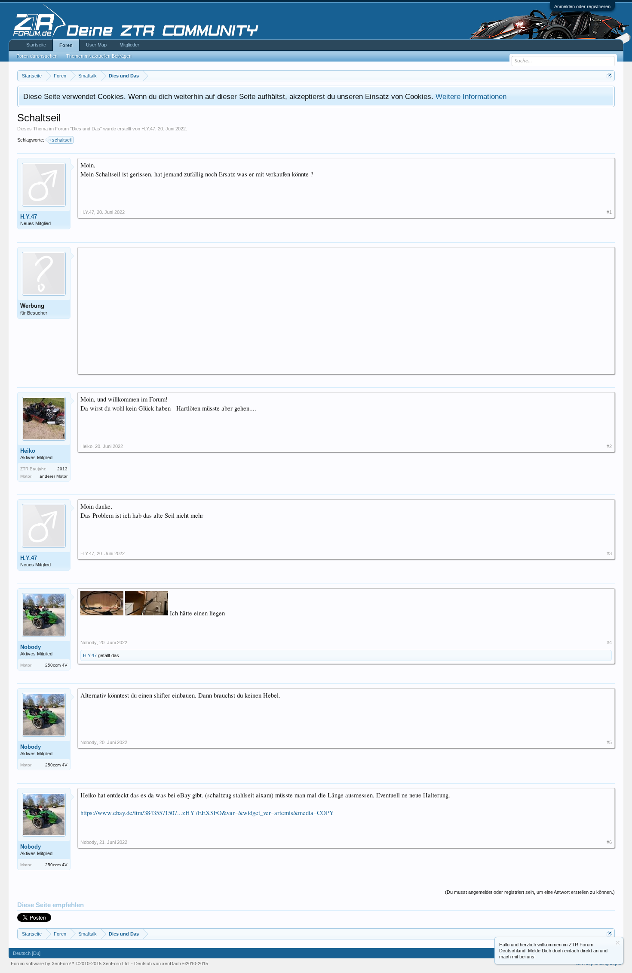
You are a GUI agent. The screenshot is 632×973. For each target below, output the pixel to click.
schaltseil (61, 139)
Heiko (27, 451)
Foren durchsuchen (37, 56)
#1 (609, 212)
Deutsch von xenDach (171, 963)
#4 (609, 642)
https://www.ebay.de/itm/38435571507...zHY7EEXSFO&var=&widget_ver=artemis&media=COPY (207, 813)
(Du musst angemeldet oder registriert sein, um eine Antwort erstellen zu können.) (530, 892)
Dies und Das (86, 128)
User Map (96, 44)
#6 (609, 842)
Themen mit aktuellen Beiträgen (99, 56)
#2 (609, 446)
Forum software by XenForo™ (70, 963)
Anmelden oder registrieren (582, 6)
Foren (66, 45)
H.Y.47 (148, 128)
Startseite (36, 44)
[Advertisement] (338, 310)
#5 (609, 742)
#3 (609, 553)
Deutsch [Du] (26, 953)
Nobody (30, 647)
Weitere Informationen (471, 96)
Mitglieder (129, 44)
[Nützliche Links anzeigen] (609, 75)
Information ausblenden (617, 942)
